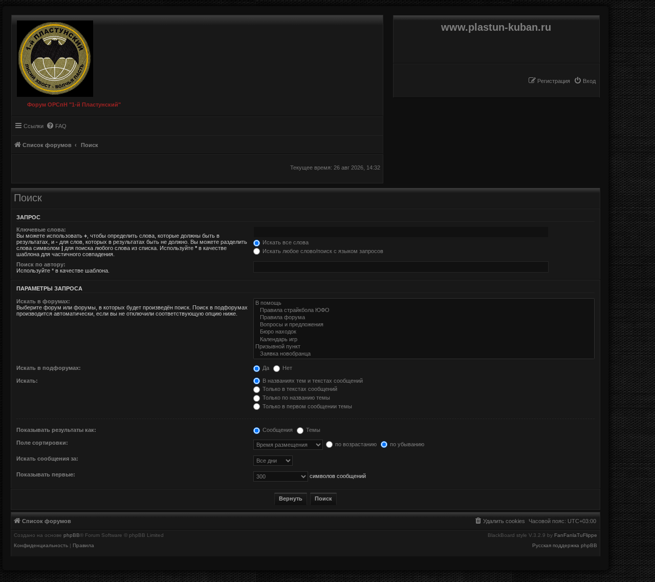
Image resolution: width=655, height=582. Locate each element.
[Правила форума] (424, 317)
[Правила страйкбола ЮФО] (424, 310)
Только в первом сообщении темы (306, 406)
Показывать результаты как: (56, 430)
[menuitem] (585, 81)
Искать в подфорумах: (48, 368)
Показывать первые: (45, 474)
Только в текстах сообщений (299, 389)
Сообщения (277, 430)
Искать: (27, 381)
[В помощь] (424, 303)
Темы (312, 430)
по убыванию (406, 444)
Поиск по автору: (41, 264)
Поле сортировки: (42, 443)
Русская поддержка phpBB (564, 545)
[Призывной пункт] (424, 346)
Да (265, 368)
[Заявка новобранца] (424, 354)
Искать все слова (285, 242)
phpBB (71, 535)
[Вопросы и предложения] (424, 324)
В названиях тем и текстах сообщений (312, 381)
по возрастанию (355, 444)
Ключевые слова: (41, 229)
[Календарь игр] (424, 339)
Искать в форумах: (43, 301)
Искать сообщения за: (47, 458)
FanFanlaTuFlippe (575, 535)
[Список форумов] (52, 56)
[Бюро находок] (424, 332)
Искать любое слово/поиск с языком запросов (322, 251)
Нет (286, 368)
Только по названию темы (295, 397)
